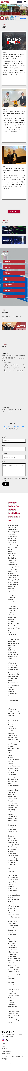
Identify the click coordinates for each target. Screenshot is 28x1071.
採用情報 (4, 1049)
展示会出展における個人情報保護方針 (12, 1056)
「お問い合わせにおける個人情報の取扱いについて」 (14, 427)
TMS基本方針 (6, 1059)
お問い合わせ (5, 1044)
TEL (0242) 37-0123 (7, 1036)
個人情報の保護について (8, 1054)
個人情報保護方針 (7, 1051)
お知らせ (4, 1046)
